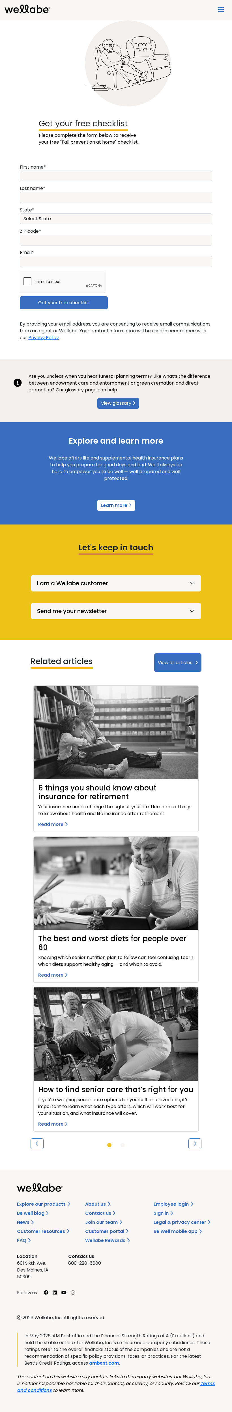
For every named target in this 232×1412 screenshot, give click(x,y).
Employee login (172, 1204)
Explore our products (42, 1204)
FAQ (22, 1240)
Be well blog (31, 1213)
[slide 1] (109, 1145)
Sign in (162, 1213)
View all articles (175, 662)
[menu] (220, 10)
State (26, 210)
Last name (31, 188)
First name (32, 167)
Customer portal (105, 1231)
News (24, 1222)
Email (26, 252)
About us (96, 1204)
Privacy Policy (43, 337)
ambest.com (104, 1363)
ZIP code (29, 231)
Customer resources (41, 1231)
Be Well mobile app (176, 1231)
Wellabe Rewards (105, 1240)
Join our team (102, 1222)
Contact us (98, 1213)
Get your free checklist (83, 123)
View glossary (116, 403)
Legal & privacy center (180, 1222)
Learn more (114, 505)
